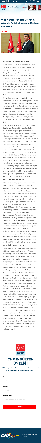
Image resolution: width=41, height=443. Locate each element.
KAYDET (20, 406)
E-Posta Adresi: (8, 395)
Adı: (4, 377)
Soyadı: (5, 386)
